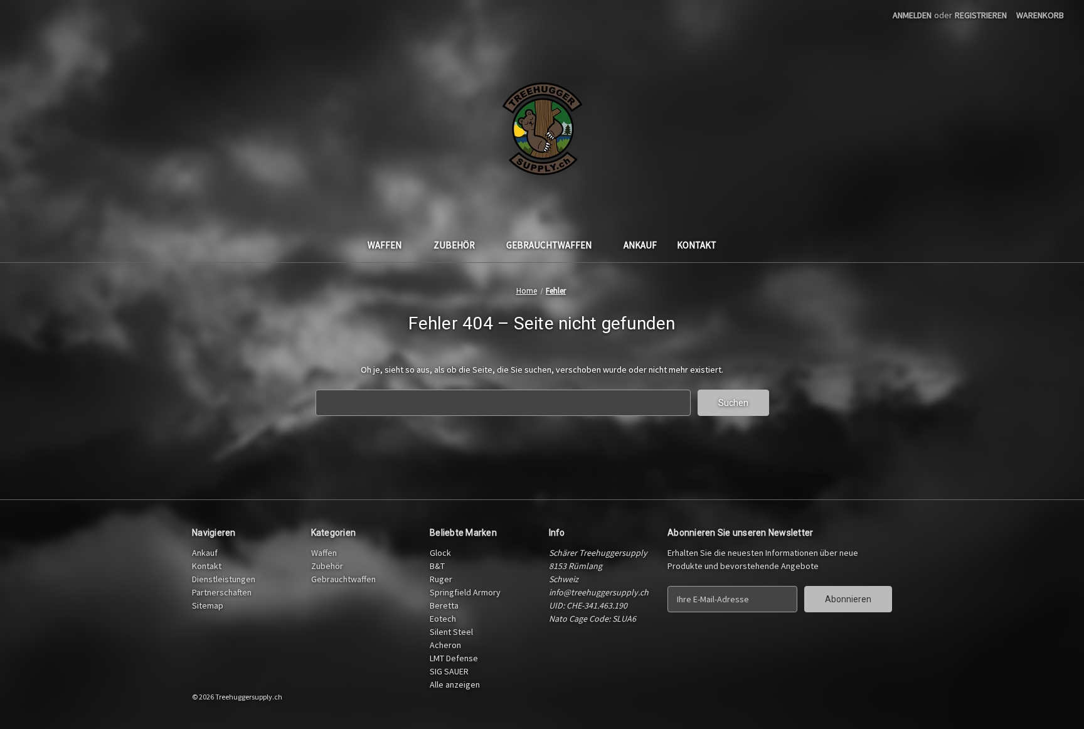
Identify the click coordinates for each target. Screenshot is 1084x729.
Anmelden (912, 15)
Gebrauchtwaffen (549, 245)
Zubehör (454, 245)
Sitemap (207, 605)
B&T (437, 566)
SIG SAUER (449, 671)
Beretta (444, 605)
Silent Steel (451, 631)
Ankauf (640, 245)
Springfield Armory (465, 592)
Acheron (445, 645)
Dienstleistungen (223, 579)
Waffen (384, 245)
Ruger (441, 579)
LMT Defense (454, 658)
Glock (440, 552)
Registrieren (981, 15)
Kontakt (696, 245)
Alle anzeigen (455, 684)
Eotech (443, 618)
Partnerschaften (222, 592)
